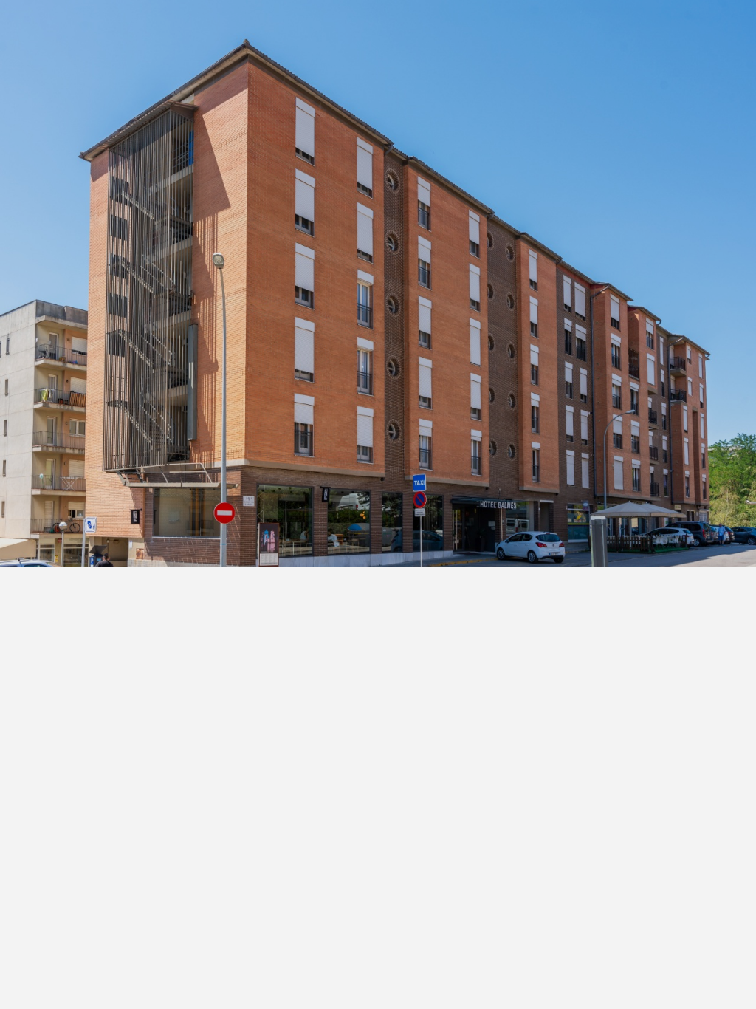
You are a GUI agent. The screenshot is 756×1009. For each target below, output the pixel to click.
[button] (571, 29)
